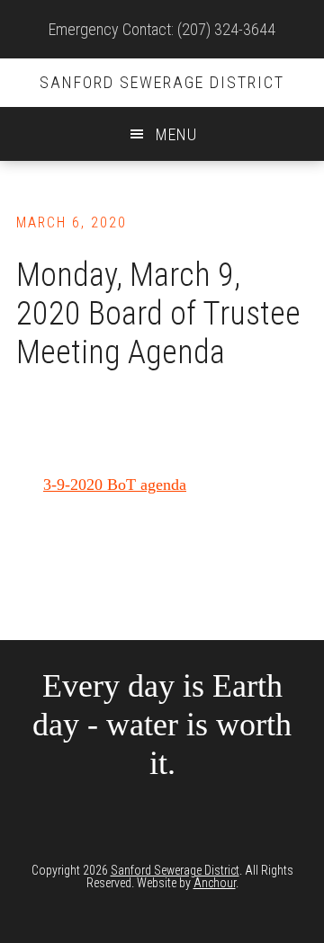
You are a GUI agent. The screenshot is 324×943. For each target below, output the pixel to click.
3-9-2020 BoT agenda (114, 485)
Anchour (215, 883)
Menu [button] (176, 134)
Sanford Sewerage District (162, 82)
